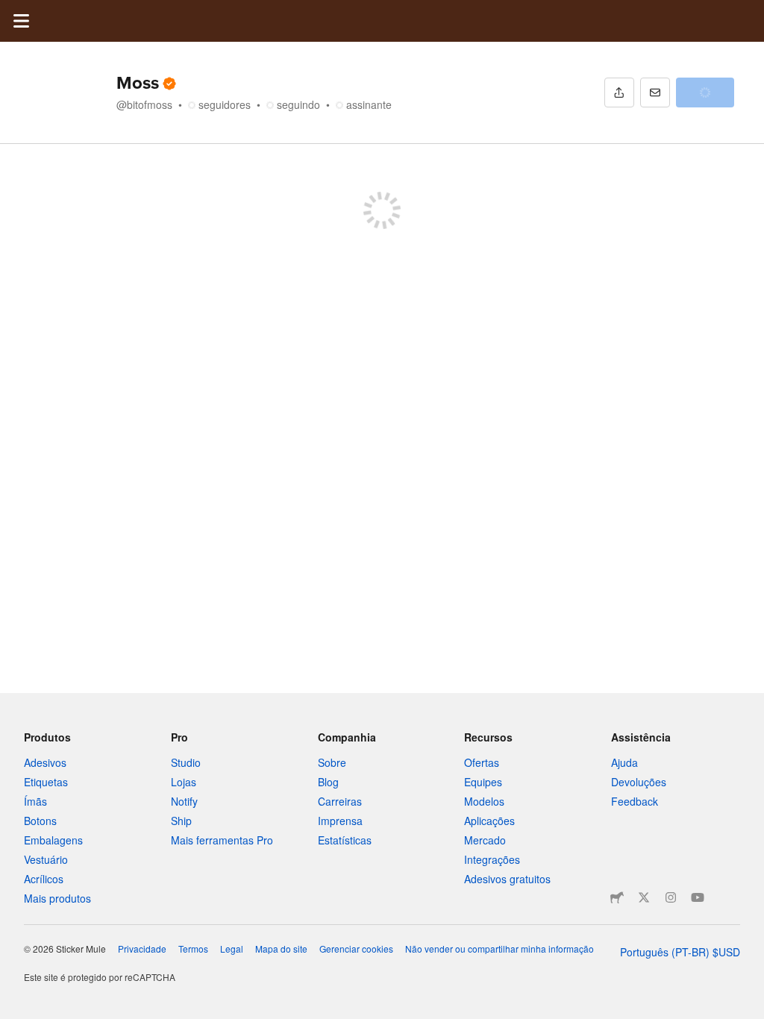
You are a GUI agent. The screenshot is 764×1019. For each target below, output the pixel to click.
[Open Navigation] (21, 21)
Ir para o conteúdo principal (11, 11)
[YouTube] (698, 897)
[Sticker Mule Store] (617, 897)
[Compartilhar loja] (619, 92)
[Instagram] (671, 897)
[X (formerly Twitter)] (644, 897)
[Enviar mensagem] (655, 92)
